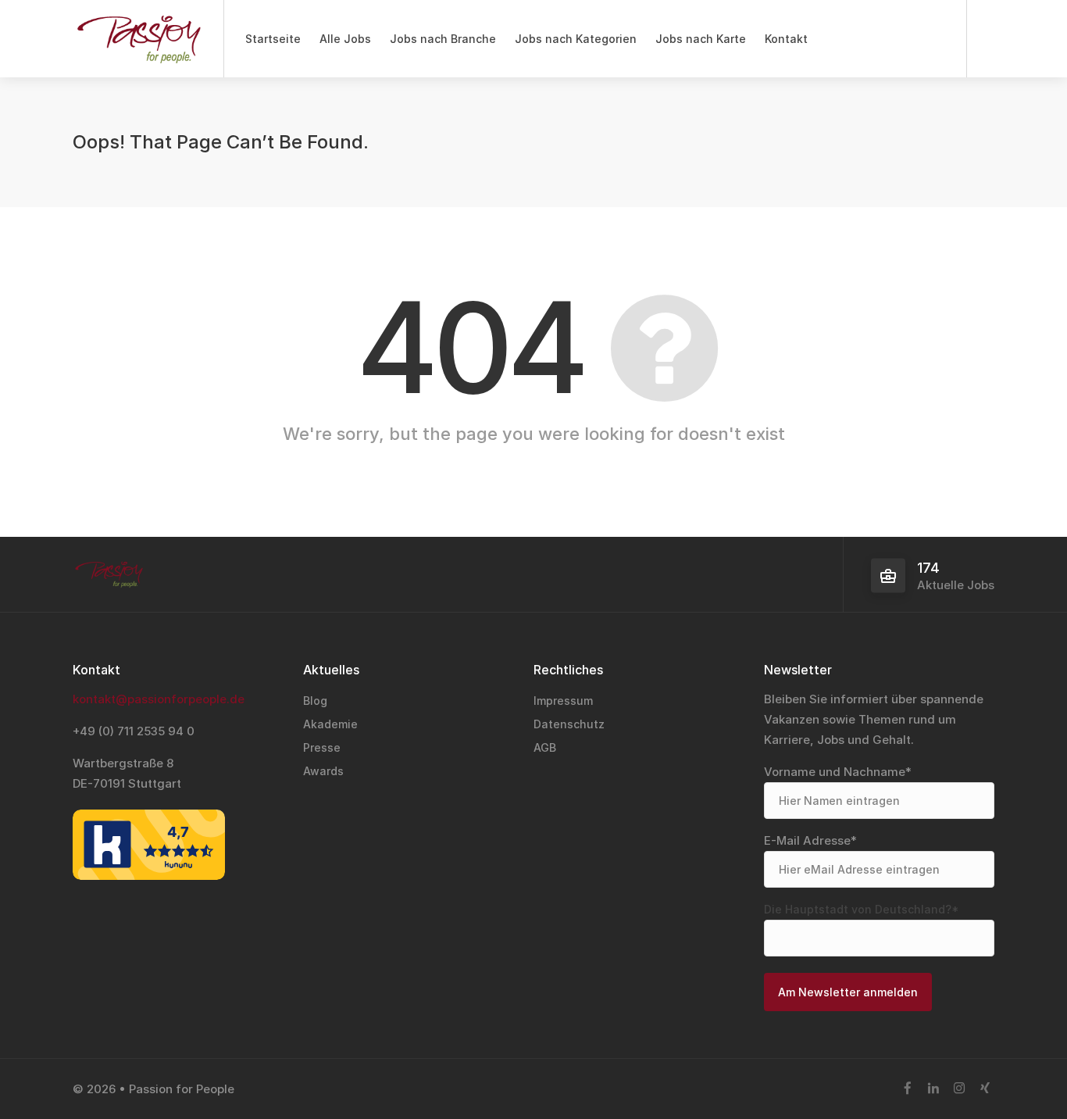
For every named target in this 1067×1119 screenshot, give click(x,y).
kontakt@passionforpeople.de (158, 699)
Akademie (330, 724)
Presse (322, 747)
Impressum (563, 700)
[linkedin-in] (933, 1089)
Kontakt (786, 38)
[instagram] (959, 1089)
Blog (315, 700)
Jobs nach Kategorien (576, 38)
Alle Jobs (345, 38)
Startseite (273, 38)
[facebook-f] (907, 1089)
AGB (545, 747)
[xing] (984, 1089)
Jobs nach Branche (443, 38)
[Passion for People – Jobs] (138, 47)
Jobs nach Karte (700, 38)
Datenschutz (569, 724)
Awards (323, 771)
